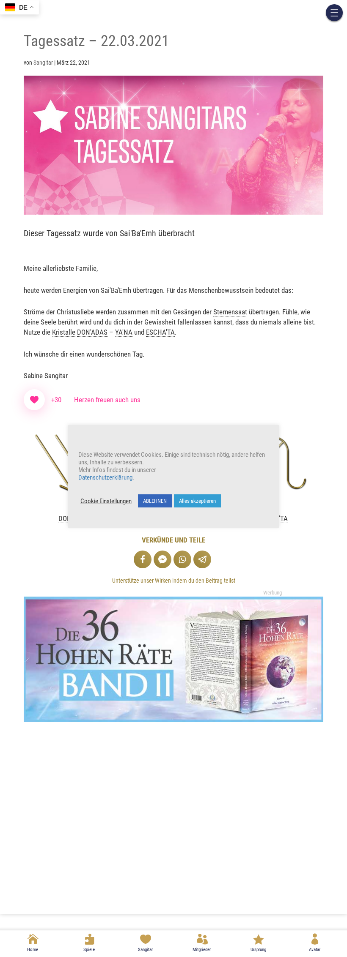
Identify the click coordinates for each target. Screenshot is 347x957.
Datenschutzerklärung (105, 477)
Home (32, 949)
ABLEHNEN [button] (155, 501)
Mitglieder (202, 949)
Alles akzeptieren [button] (197, 501)
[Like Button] (34, 399)
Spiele (89, 949)
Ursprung (258, 949)
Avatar (314, 949)
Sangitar (145, 949)
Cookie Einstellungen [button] (106, 501)
